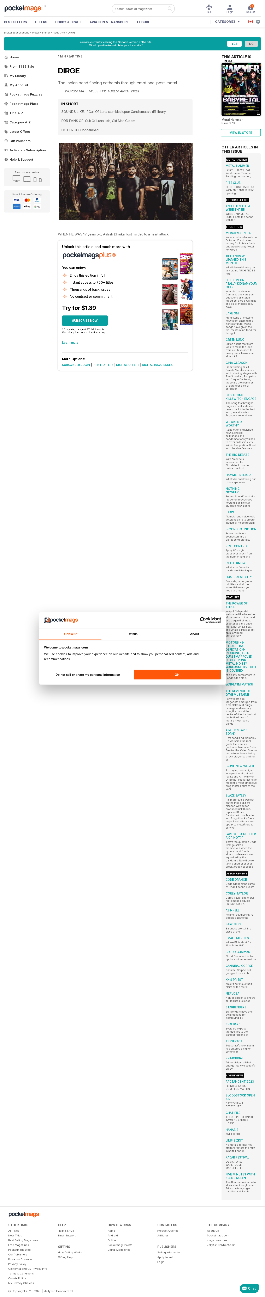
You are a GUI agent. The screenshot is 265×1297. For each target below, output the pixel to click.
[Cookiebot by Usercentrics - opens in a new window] (203, 620)
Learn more (70, 342)
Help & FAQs (66, 1230)
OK (177, 674)
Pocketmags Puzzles (26, 94)
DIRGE (71, 32)
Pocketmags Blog (19, 1249)
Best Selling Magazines (23, 1240)
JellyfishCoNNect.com (221, 1245)
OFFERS (41, 22)
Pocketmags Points (120, 1245)
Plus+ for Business (20, 1259)
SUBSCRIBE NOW (85, 320)
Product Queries (167, 1230)
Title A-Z (16, 113)
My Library (18, 76)
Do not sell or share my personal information (87, 674)
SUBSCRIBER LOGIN (76, 365)
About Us (213, 1230)
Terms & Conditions (21, 1273)
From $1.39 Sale (22, 66)
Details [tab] (133, 633)
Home (14, 57)
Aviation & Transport (109, 22)
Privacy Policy (17, 1264)
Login (160, 1262)
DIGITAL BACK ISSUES (157, 365)
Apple (111, 1230)
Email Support (67, 1235)
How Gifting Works (70, 1252)
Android (113, 1235)
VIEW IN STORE (241, 132)
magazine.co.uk (217, 1240)
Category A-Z (20, 122)
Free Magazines (18, 1245)
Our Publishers (17, 1254)
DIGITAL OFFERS (127, 365)
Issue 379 (59, 32)
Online (112, 1240)
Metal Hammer (41, 32)
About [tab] (194, 633)
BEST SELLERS (15, 22)
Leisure (143, 22)
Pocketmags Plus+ (24, 104)
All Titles (13, 1230)
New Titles (15, 1235)
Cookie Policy (17, 1278)
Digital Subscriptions (16, 32)
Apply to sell (165, 1257)
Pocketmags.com (218, 1235)
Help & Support (21, 159)
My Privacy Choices (21, 1283)
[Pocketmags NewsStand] (25, 8)
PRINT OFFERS (103, 365)
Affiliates (163, 1235)
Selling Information (169, 1252)
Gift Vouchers (20, 141)
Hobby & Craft (68, 22)
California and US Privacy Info (27, 1268)
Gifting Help (65, 1257)
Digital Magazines (119, 1249)
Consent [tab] (70, 633)
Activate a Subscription (28, 150)
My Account (19, 85)
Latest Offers (20, 132)
